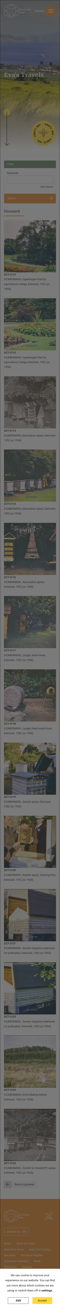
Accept (42, 1300)
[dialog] (30, 654)
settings (47, 1290)
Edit (18, 1300)
